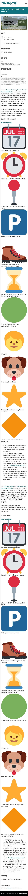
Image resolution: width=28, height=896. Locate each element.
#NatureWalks (11, 82)
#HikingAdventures (5, 78)
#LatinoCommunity (6, 81)
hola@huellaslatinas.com (17, 465)
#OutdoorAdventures (20, 82)
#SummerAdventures (6, 84)
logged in (9, 888)
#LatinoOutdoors (15, 81)
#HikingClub (14, 78)
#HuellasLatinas (21, 78)
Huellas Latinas (11, 90)
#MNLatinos (4, 82)
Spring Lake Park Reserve (7, 63)
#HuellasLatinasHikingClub (7, 79)
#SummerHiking (16, 84)
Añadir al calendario (11, 43)
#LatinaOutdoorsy (19, 79)
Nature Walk (4, 74)
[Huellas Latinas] (9, 3)
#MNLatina (22, 81)
